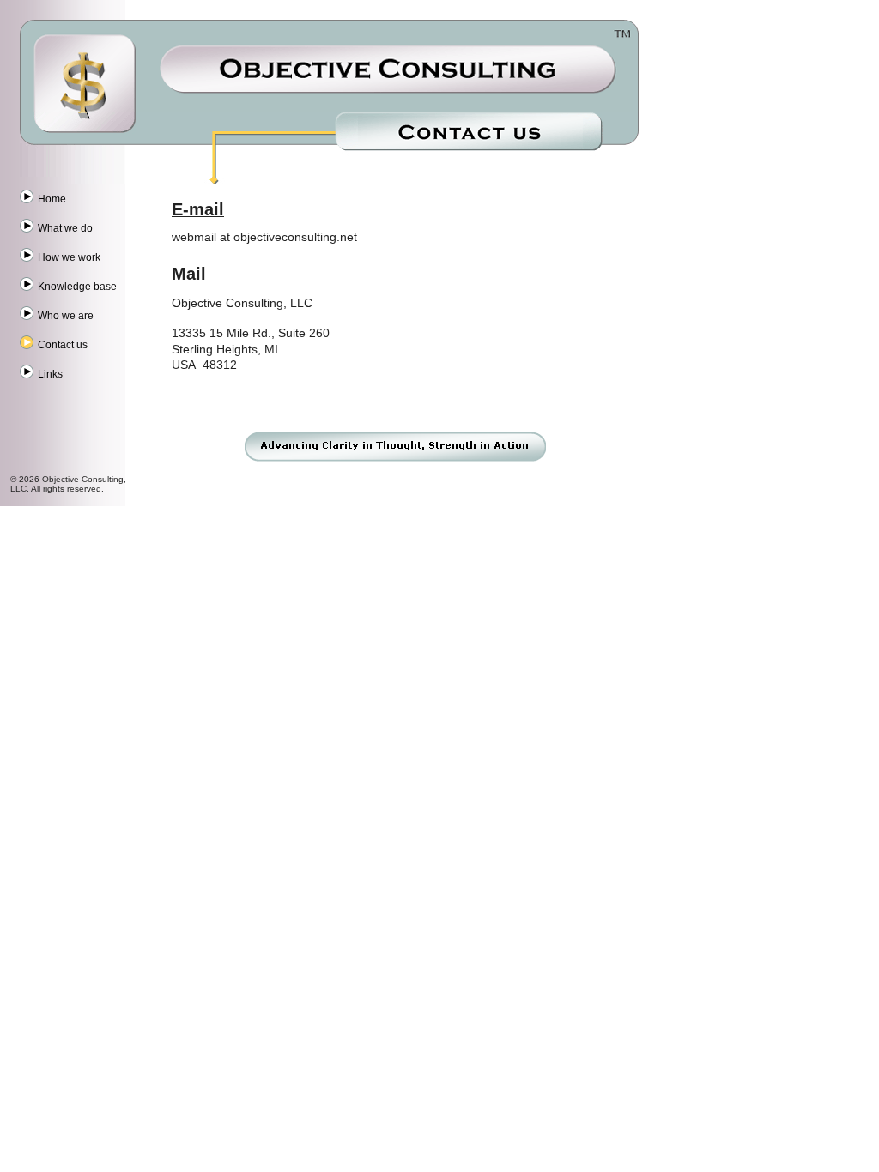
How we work (69, 257)
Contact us (63, 345)
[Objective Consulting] (85, 73)
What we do (65, 228)
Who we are (66, 316)
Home (52, 199)
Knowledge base (77, 286)
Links (50, 374)
